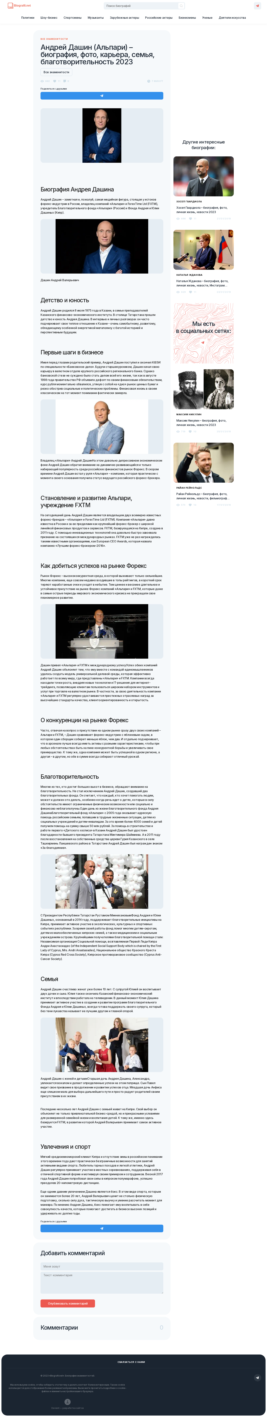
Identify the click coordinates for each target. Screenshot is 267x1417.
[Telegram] (257, 5)
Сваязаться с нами (131, 1362)
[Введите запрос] (144, 5)
